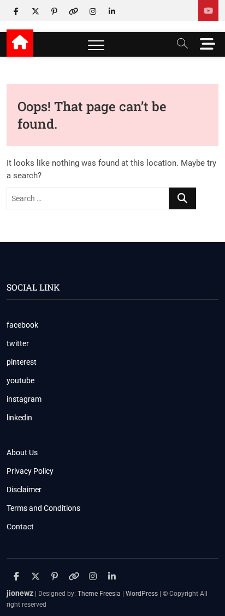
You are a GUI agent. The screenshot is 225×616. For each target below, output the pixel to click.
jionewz (20, 593)
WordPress (142, 593)
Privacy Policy (30, 471)
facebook (22, 325)
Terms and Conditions (43, 508)
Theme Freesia (99, 593)
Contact (20, 526)
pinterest (22, 362)
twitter (18, 343)
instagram (24, 399)
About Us (22, 452)
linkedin (19, 417)
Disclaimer (24, 489)
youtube (20, 380)
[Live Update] (208, 10)
